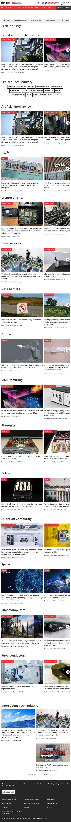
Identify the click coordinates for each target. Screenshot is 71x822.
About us (5, 807)
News (37, 7)
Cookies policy (6, 803)
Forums (67, 7)
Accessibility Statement (31, 803)
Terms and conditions (9, 799)
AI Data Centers (36, 20)
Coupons (27, 807)
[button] (66, 3)
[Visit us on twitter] (46, 3)
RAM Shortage (50, 20)
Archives (46, 774)
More (49, 7)
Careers (49, 807)
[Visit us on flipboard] (54, 3)
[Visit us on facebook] (43, 3)
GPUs (19, 7)
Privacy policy (51, 799)
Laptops (43, 7)
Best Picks (8, 7)
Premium (60, 7)
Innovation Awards (20, 20)
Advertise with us (52, 803)
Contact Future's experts (31, 799)
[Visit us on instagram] (49, 3)
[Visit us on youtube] (51, 3)
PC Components (28, 7)
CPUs (14, 7)
